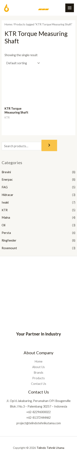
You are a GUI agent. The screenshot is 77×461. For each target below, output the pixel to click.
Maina (6, 217)
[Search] (49, 145)
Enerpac (7, 179)
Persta (6, 233)
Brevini (6, 172)
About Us (38, 367)
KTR (5, 210)
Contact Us (38, 383)
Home (8, 24)
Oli (3, 225)
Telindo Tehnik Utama (50, 447)
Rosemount (9, 248)
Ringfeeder (9, 240)
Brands (38, 372)
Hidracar (7, 195)
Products (38, 378)
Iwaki (5, 202)
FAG (5, 187)
